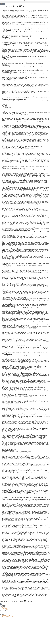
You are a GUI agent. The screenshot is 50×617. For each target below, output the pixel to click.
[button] (25, 2)
